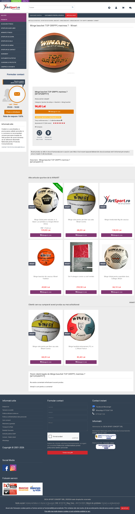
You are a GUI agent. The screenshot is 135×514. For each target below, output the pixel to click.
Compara (39, 127)
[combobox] (51, 7)
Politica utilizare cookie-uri (10, 413)
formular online (108, 443)
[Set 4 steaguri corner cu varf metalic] (81, 257)
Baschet (56, 20)
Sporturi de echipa (47, 20)
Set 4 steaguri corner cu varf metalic (81, 276)
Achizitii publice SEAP (9, 434)
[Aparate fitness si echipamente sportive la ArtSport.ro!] (11, 10)
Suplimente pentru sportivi (54, 15)
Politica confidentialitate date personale (14, 417)
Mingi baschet (64, 20)
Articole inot (71, 15)
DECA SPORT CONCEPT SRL (113, 427)
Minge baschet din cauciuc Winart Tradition (46, 278)
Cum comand (6, 420)
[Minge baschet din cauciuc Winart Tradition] (45, 257)
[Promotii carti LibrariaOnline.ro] (13, 470)
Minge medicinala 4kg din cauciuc (117, 220)
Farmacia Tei (16, 1)
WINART (46, 99)
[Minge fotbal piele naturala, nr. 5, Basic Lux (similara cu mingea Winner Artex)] (45, 200)
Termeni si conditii (7, 410)
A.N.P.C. (95, 433)
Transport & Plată (7, 427)
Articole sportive (34, 20)
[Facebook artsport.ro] (5, 470)
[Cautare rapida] (72, 7)
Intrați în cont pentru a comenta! (41, 387)
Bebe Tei (25, 1)
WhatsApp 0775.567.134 (104, 410)
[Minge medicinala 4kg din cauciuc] (116, 200)
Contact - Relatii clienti (9, 437)
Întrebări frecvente (7, 430)
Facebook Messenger (103, 407)
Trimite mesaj (67, 452)
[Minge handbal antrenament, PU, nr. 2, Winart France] (81, 327)
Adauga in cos (55, 112)
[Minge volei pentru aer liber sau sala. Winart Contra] (81, 200)
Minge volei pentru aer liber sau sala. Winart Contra (81, 221)
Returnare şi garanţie (8, 423)
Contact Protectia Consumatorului (13, 147)
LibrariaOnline (5, 1)
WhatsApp (5, 440)
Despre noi (5, 406)
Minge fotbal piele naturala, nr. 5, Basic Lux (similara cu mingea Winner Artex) (45, 222)
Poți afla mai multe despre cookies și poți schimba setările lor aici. (67, 511)
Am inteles (125, 508)
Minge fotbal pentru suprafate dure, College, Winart (116, 278)
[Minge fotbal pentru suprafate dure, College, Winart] (116, 257)
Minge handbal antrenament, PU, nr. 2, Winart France (81, 348)
